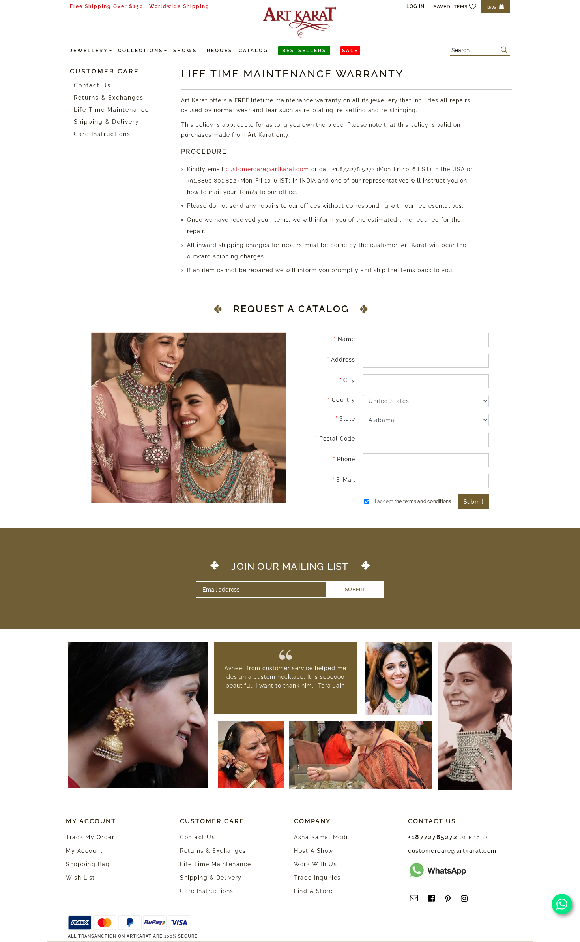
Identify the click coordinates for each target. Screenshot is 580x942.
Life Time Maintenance (111, 110)
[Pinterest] (448, 898)
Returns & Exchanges (109, 97)
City (349, 380)
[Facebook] (431, 898)
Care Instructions (102, 134)
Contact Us (92, 85)
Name (346, 339)
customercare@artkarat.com (267, 169)
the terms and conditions (423, 501)
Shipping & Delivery (106, 122)
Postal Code (337, 438)
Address (343, 359)
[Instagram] (464, 898)
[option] (285, 677)
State (347, 419)
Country (343, 400)
